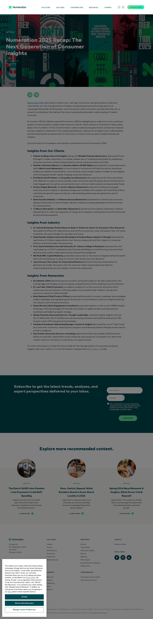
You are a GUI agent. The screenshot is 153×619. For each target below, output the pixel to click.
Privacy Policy (31, 577)
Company (107, 7)
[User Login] (119, 7)
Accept (24, 597)
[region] (24, 588)
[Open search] (123, 7)
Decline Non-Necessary (24, 603)
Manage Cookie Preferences (24, 610)
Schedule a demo (136, 7)
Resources (93, 7)
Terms (10, 592)
